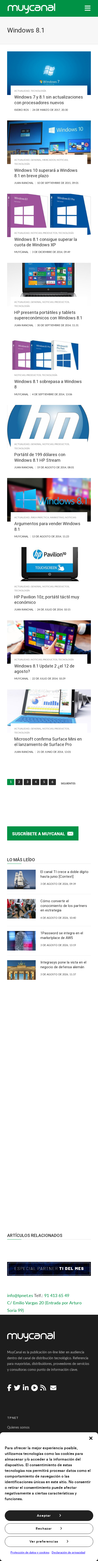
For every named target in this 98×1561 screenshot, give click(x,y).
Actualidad (22, 91)
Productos (50, 233)
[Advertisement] (49, 1155)
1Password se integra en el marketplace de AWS (61, 935)
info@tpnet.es (20, 1296)
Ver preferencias (43, 1541)
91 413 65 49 (56, 1296)
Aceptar (44, 1515)
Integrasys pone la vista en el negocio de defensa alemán (63, 964)
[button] (90, 1438)
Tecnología (38, 91)
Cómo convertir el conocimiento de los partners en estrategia (63, 905)
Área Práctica (40, 517)
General (36, 160)
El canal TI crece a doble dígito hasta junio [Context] (64, 874)
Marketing (57, 517)
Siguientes (68, 783)
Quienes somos (18, 1427)
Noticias (62, 160)
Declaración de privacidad (68, 1552)
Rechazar (44, 1528)
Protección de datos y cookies (29, 1552)
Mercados (49, 160)
